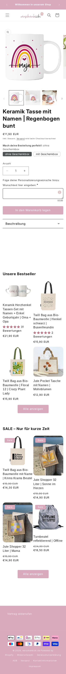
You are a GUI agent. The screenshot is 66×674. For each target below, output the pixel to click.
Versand (21, 138)
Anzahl (7, 163)
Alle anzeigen (33, 409)
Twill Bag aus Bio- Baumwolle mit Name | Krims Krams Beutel (18, 474)
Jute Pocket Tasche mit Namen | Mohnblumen (47, 385)
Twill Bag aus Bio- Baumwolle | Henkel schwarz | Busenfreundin (47, 321)
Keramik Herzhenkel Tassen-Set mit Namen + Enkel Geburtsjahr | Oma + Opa (17, 313)
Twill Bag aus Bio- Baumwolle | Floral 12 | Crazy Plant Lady (16, 387)
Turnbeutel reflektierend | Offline (48, 538)
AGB (15, 660)
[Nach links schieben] (4, 99)
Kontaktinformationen (45, 660)
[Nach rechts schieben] (62, 99)
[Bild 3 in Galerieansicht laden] (49, 97)
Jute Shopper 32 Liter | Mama (14, 548)
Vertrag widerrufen (19, 613)
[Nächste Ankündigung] (59, 5)
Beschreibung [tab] (15, 223)
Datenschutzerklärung (49, 655)
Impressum (35, 666)
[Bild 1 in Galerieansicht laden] (16, 97)
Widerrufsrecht (25, 655)
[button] (7, 15)
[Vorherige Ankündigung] (7, 5)
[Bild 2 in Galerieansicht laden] (32, 97)
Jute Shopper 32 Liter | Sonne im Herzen (44, 484)
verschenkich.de (31, 650)
